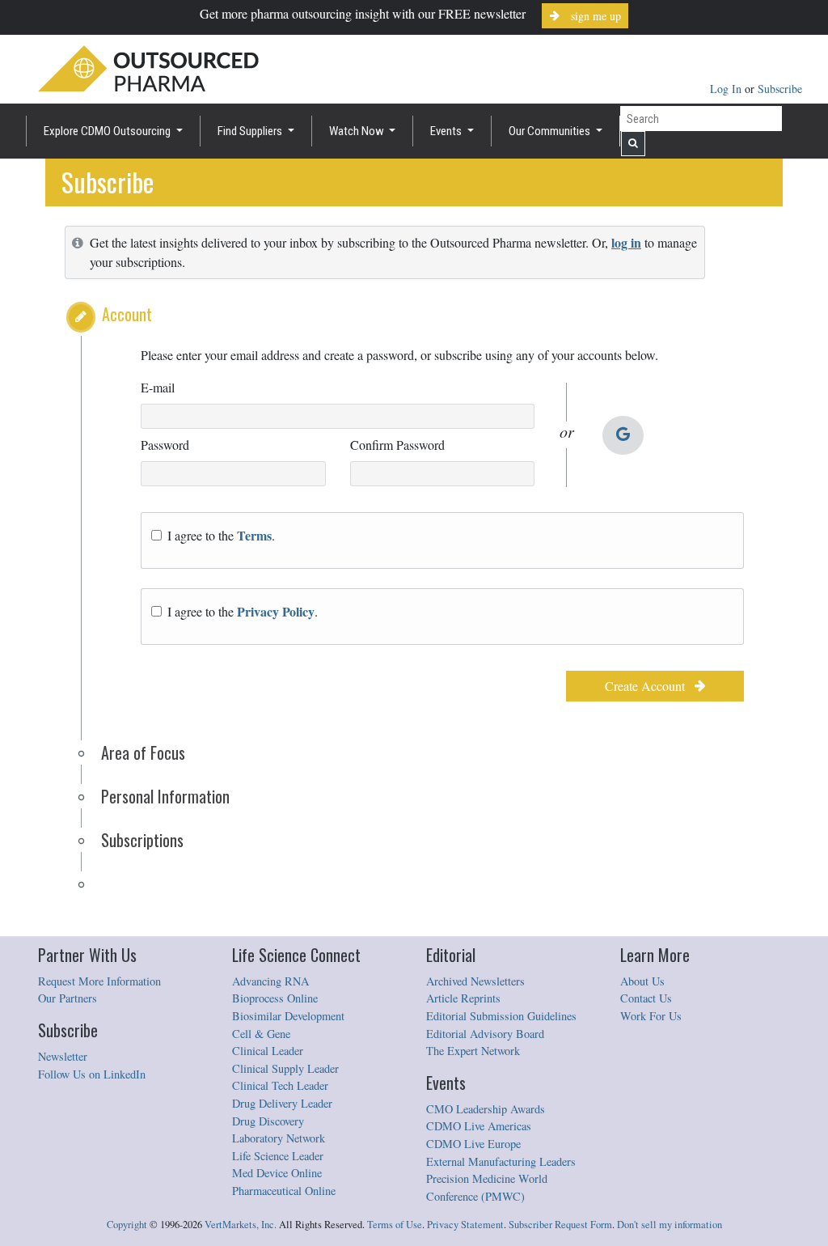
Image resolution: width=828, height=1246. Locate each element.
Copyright (127, 1224)
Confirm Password (397, 444)
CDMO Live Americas (478, 1126)
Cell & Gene (261, 1033)
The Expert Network (473, 1050)
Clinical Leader (267, 1050)
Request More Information (99, 981)
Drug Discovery (268, 1121)
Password (165, 444)
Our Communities (551, 131)
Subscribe (780, 88)
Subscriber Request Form (560, 1224)
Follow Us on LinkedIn (92, 1074)
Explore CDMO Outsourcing (108, 131)
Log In (727, 88)
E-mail (158, 387)
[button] (80, 317)
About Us (642, 981)
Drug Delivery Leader (282, 1103)
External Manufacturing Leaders (501, 1161)
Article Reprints (463, 998)
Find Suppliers (251, 131)
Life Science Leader (277, 1155)
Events (447, 131)
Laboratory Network (278, 1138)
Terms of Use (394, 1224)
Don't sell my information (669, 1224)
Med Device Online (277, 1172)
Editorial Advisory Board (485, 1033)
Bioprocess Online (275, 998)
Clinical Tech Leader (280, 1085)
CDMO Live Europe (473, 1143)
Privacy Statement (465, 1224)
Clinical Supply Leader (285, 1068)
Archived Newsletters (475, 981)
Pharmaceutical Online (284, 1190)
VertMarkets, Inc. (241, 1224)
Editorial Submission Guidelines (501, 1016)
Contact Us (646, 998)
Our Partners (67, 998)
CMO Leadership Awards (485, 1109)
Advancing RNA (270, 981)
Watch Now (358, 131)
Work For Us (651, 1016)
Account (127, 314)
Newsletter (62, 1056)
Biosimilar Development (288, 1016)
